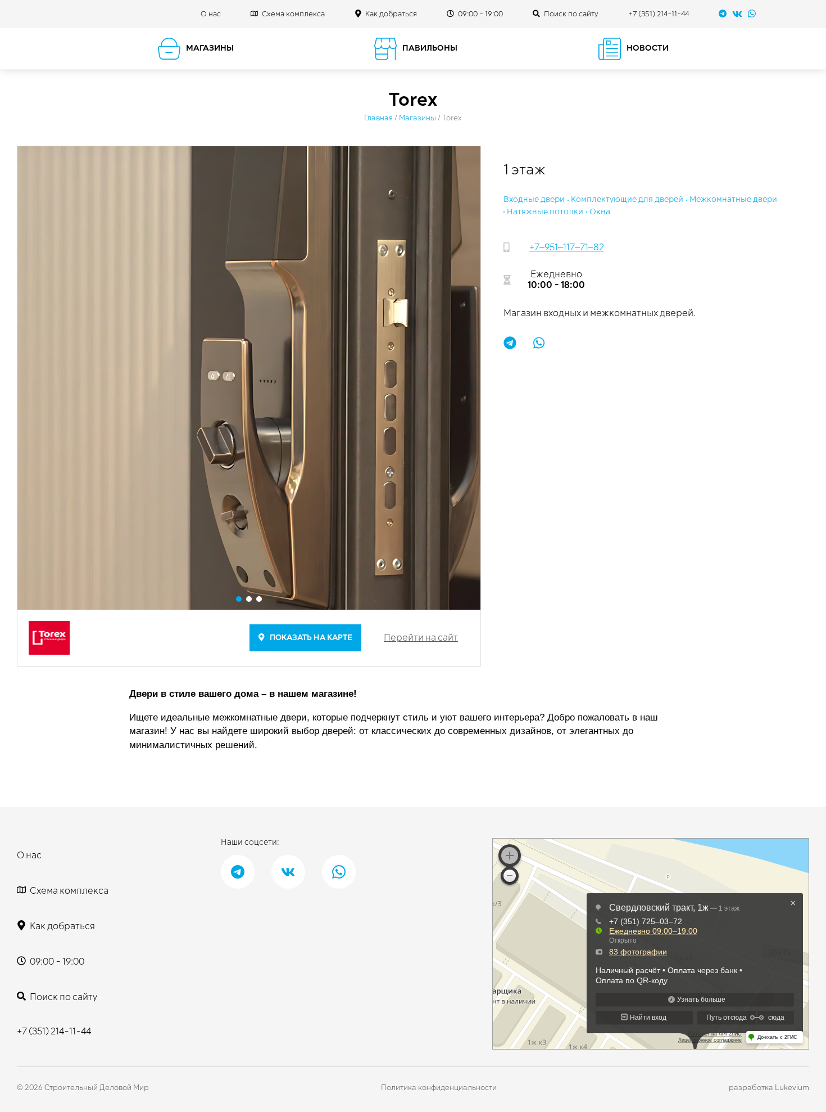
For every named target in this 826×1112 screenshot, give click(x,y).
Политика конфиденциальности (439, 1088)
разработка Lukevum (769, 1088)
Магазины (417, 118)
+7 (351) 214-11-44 (658, 14)
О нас (211, 14)
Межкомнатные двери (733, 199)
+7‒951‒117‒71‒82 (566, 247)
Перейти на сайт (421, 638)
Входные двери (534, 199)
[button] (239, 599)
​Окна (599, 212)
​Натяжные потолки (545, 212)
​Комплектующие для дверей (627, 199)
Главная (378, 118)
